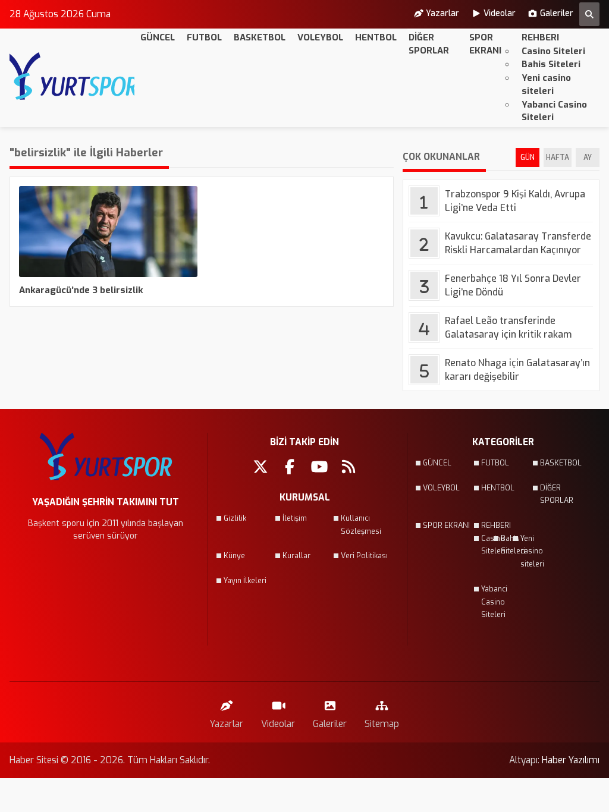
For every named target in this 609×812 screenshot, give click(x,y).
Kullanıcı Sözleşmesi (361, 525)
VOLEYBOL (320, 37)
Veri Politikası (364, 556)
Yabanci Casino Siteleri (554, 111)
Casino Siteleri (553, 51)
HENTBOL (376, 37)
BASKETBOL (259, 37)
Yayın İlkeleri (245, 581)
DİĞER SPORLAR (429, 44)
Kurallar (296, 556)
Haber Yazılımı (570, 760)
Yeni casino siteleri (546, 84)
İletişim (294, 518)
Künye (234, 556)
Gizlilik (235, 518)
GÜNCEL (157, 37)
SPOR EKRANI (485, 44)
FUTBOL (204, 37)
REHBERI (540, 37)
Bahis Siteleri (551, 64)
